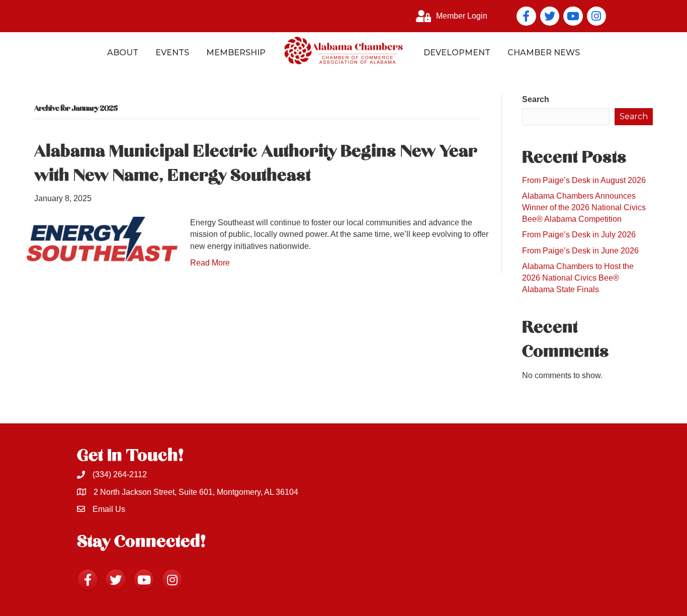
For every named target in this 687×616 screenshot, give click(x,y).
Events (172, 52)
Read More (210, 262)
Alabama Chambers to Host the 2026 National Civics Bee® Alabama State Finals (578, 278)
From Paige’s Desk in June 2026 (580, 250)
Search (535, 99)
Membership (236, 52)
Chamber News (543, 52)
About (122, 52)
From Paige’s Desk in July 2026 (579, 234)
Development (456, 52)
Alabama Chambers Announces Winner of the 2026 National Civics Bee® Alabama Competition (584, 207)
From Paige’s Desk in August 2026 (584, 180)
